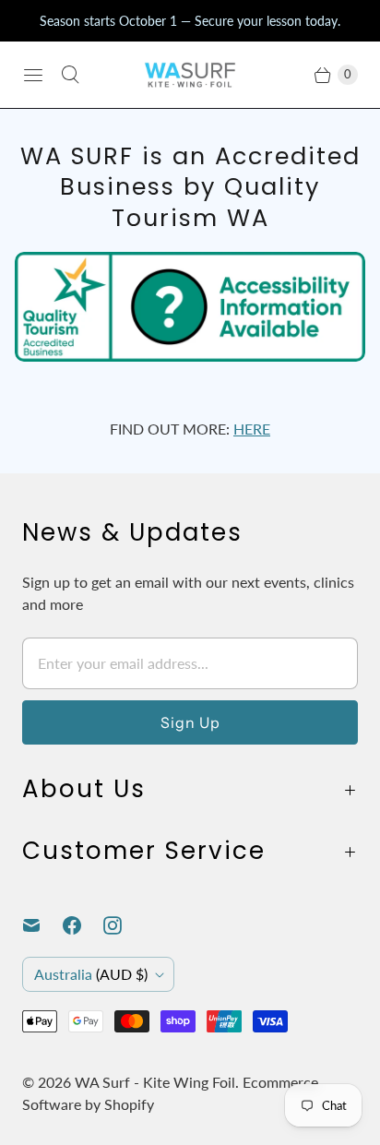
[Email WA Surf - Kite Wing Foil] (42, 925)
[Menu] (33, 75)
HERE (251, 428)
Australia (91, 974)
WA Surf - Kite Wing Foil (155, 1082)
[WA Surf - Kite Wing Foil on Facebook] (83, 925)
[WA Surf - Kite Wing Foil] (190, 75)
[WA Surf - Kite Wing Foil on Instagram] (123, 925)
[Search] (70, 75)
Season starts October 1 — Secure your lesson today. (190, 21)
